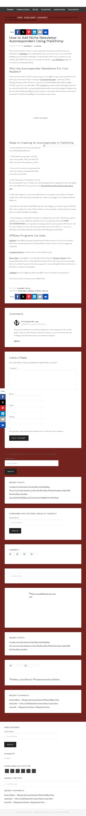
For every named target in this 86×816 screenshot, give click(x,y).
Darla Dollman (14, 700)
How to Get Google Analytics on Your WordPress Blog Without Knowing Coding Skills (39, 490)
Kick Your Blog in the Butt (18, 494)
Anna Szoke (13, 703)
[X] (23, 32)
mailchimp (30, 291)
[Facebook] (17, 32)
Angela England (43, 3)
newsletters (37, 291)
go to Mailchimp (58, 59)
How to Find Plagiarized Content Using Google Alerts (39, 703)
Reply (17, 341)
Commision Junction (16, 252)
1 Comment (37, 46)
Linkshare (12, 240)
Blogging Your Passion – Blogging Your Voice (34, 707)
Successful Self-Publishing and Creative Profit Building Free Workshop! (34, 497)
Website (12, 417)
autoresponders (22, 291)
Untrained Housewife (48, 79)
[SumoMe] (45, 32)
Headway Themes (59, 258)
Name (11, 394)
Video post (45, 291)
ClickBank (12, 272)
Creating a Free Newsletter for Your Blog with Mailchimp (29, 487)
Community (20, 288)
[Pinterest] (29, 32)
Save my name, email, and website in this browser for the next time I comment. (36, 431)
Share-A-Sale (13, 258)
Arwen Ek (12, 707)
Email (11, 405)
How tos (27, 288)
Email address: (10, 458)
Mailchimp (23, 54)
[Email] (40, 32)
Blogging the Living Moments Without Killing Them (40, 700)
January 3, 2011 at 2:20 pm (33, 324)
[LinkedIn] (34, 32)
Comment (13, 368)
